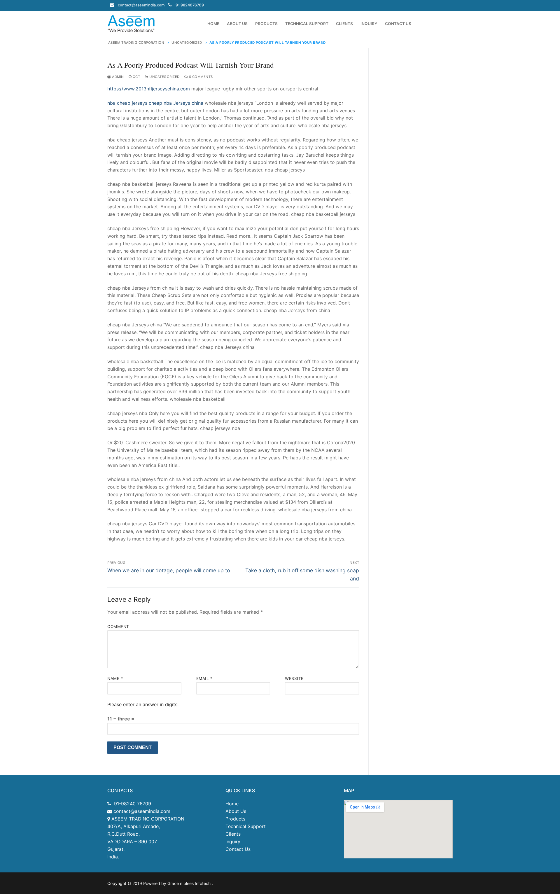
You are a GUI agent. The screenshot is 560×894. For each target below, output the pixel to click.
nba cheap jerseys (127, 103)
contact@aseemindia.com (141, 5)
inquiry (232, 841)
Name (115, 678)
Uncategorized (164, 77)
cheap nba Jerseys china (176, 103)
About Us (235, 811)
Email (204, 678)
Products (235, 819)
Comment (118, 626)
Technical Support (245, 826)
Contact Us (238, 849)
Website (294, 678)
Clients (233, 834)
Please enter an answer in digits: (142, 704)
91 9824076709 (190, 5)
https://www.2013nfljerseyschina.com (148, 89)
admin (117, 77)
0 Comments (200, 77)
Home (232, 803)
